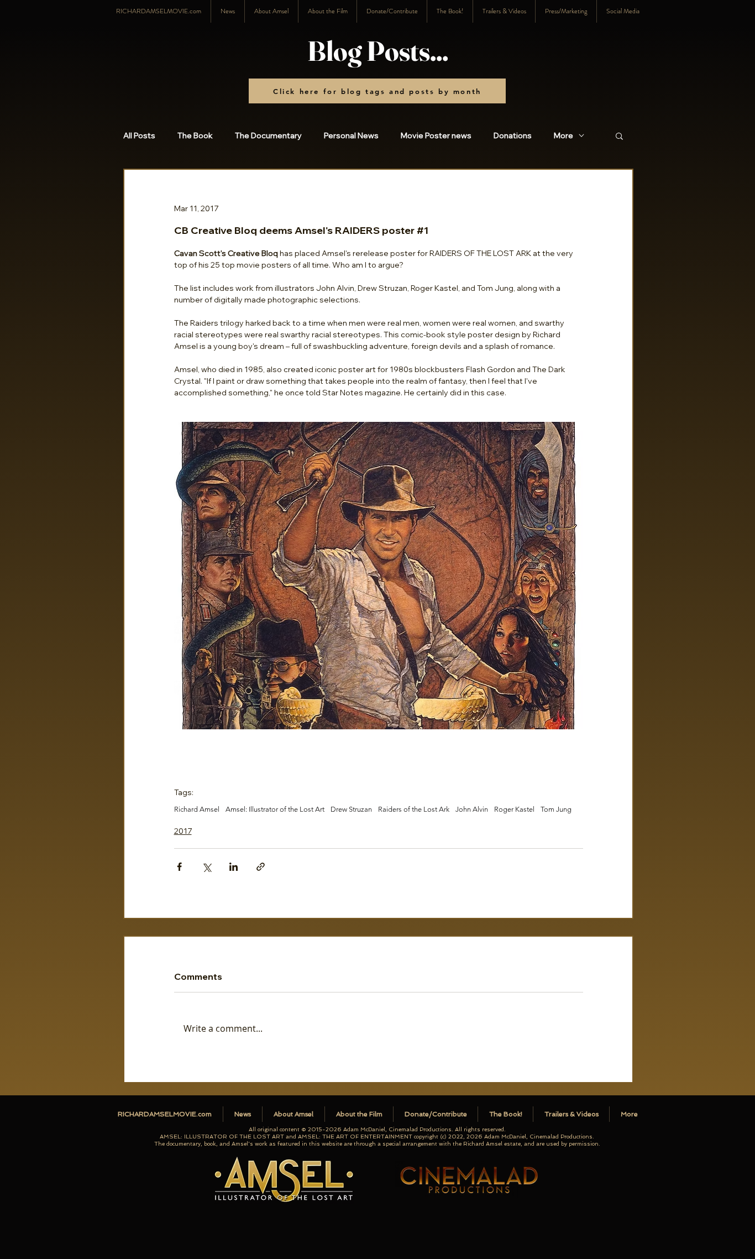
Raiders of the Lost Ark (413, 809)
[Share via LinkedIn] (233, 866)
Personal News (351, 135)
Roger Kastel (514, 809)
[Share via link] (260, 866)
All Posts (139, 135)
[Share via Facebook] (179, 866)
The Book (195, 135)
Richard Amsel (196, 809)
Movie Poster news (436, 135)
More (563, 135)
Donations (513, 135)
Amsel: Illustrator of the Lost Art (275, 809)
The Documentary (268, 135)
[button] (622, 11)
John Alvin (471, 809)
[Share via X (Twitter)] (206, 866)
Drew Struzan (351, 809)
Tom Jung (556, 809)
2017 (183, 831)
